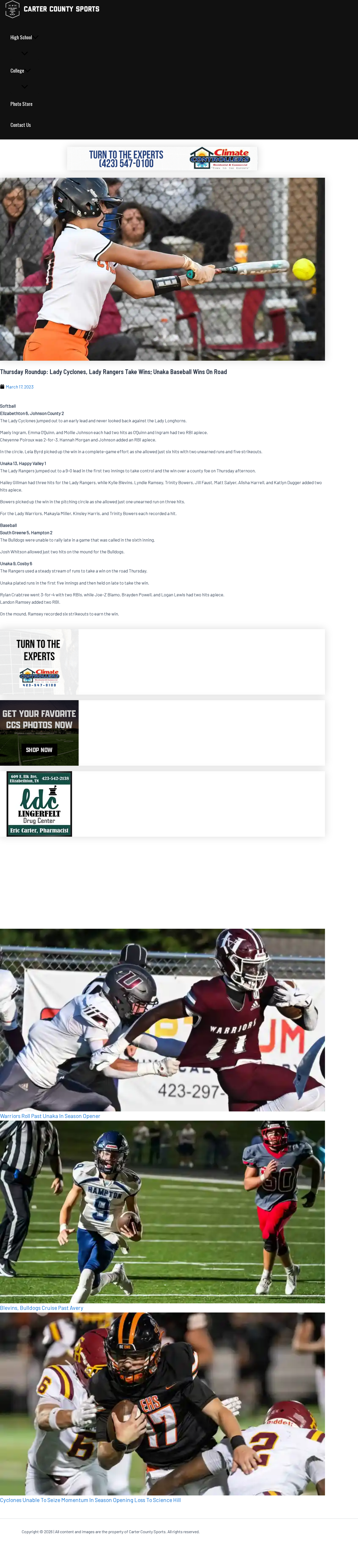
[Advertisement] (157, 879)
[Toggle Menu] (24, 53)
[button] (35, 36)
